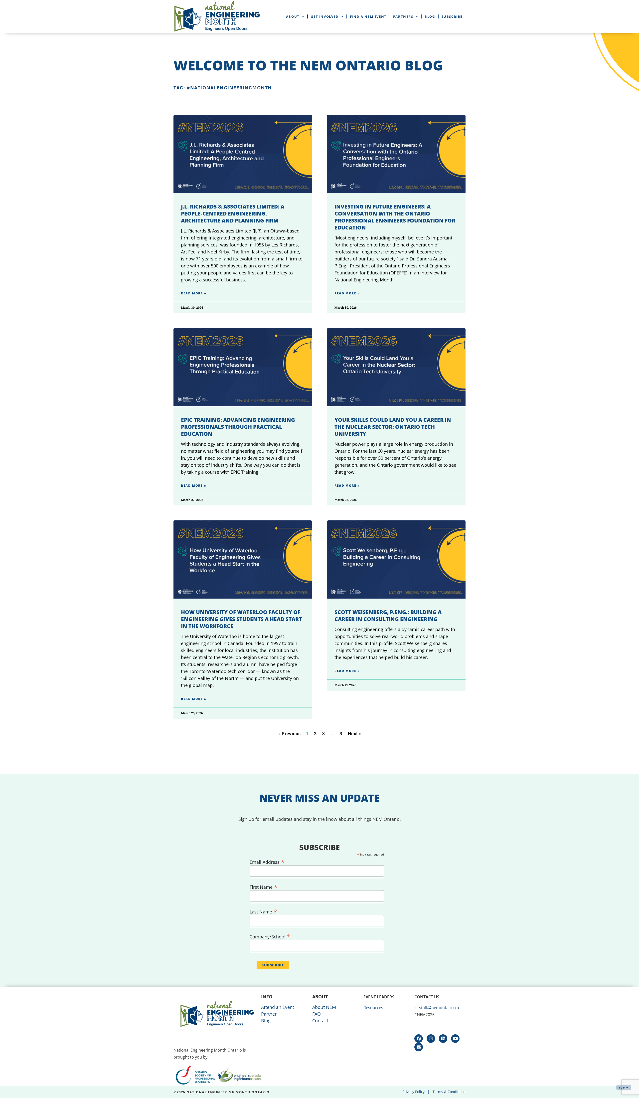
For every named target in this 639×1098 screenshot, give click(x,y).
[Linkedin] (443, 1038)
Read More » (193, 293)
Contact (320, 1021)
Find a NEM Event (368, 16)
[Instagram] (431, 1038)
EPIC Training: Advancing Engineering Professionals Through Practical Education (238, 426)
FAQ (316, 1014)
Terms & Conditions (449, 1091)
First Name (264, 886)
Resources (373, 1007)
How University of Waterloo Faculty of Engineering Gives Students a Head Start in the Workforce (241, 619)
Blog (430, 16)
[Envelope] (418, 1047)
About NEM (324, 1007)
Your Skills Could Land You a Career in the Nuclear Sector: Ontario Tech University (392, 426)
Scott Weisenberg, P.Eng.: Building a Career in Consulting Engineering (388, 616)
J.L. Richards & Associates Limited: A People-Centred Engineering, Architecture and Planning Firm (232, 213)
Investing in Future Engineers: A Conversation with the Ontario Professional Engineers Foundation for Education (394, 217)
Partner (269, 1014)
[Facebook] (418, 1038)
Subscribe (452, 16)
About (293, 16)
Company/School (270, 935)
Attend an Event (277, 1007)
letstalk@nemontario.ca (436, 1007)
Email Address (267, 861)
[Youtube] (455, 1038)
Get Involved (324, 16)
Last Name (263, 910)
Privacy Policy (413, 1091)
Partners (403, 16)
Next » (354, 733)
